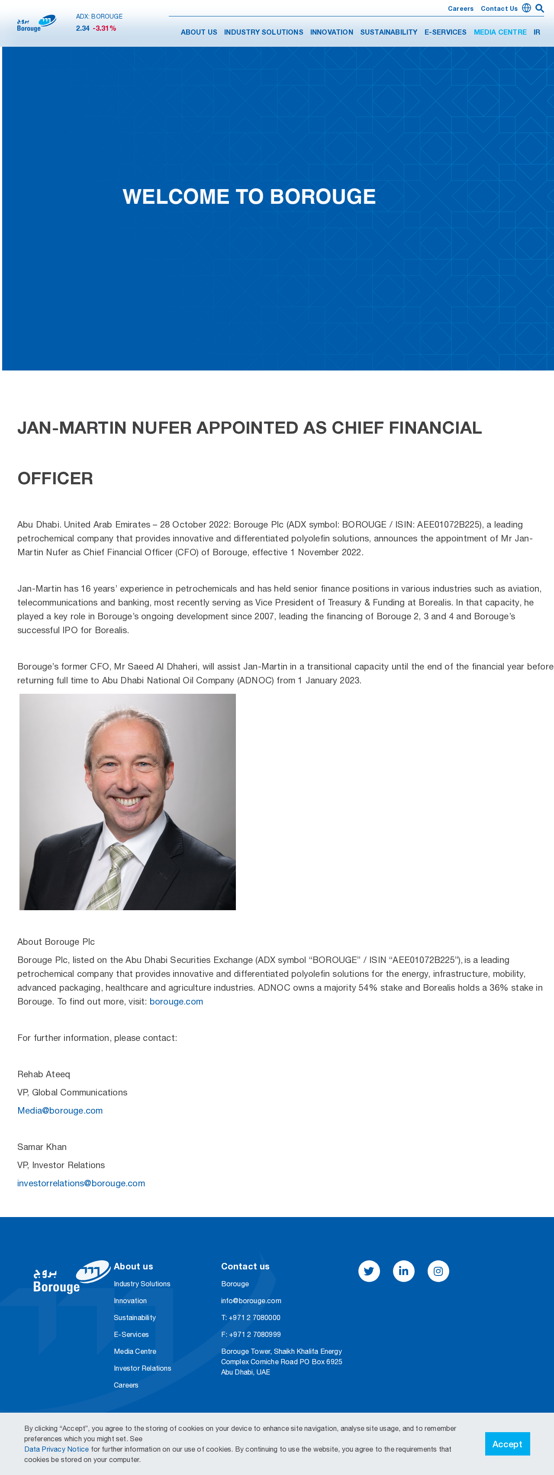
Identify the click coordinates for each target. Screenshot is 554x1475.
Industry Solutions (142, 1284)
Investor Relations (142, 1368)
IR (537, 33)
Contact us (499, 9)
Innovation (130, 1300)
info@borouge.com (251, 1300)
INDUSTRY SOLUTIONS (263, 33)
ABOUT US (199, 33)
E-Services (131, 1334)
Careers (460, 9)
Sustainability (135, 1317)
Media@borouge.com (60, 1110)
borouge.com (176, 1001)
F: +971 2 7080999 (251, 1334)
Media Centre (135, 1351)
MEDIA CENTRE (500, 33)
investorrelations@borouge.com (81, 1183)
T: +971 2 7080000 (250, 1317)
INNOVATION (331, 33)
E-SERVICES (446, 33)
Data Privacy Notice (57, 1449)
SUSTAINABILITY (389, 33)
